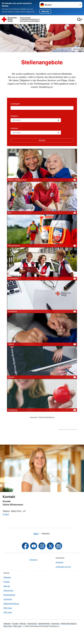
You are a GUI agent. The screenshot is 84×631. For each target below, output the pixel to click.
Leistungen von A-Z (63, 566)
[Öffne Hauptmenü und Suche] (79, 19)
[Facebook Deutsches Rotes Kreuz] (25, 545)
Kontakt (6, 581)
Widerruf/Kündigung (11, 603)
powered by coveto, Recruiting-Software (68, 429)
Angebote (59, 562)
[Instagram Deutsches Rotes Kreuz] (42, 545)
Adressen (7, 577)
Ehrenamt (33, 559)
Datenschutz (8, 590)
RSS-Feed (8, 608)
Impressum (8, 599)
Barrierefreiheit (9, 595)
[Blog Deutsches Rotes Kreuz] (58, 545)
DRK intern (8, 612)
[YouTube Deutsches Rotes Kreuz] (33, 545)
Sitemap (7, 586)
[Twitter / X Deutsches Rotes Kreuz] (50, 545)
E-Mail (6, 514)
